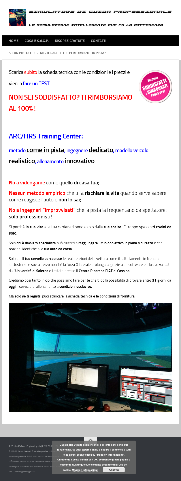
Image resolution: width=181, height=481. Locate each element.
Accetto (114, 470)
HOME (14, 41)
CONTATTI (98, 41)
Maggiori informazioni (85, 470)
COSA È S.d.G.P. (37, 41)
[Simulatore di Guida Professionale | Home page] (90, 18)
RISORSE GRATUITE (70, 41)
